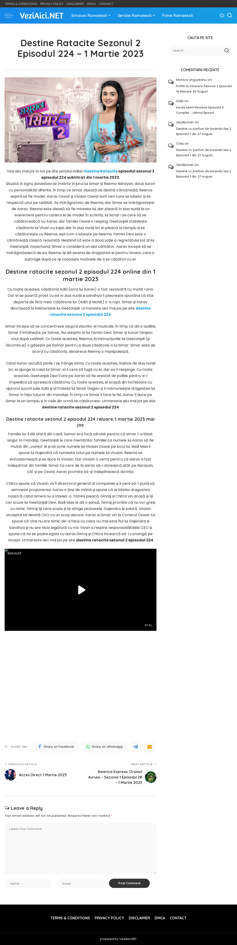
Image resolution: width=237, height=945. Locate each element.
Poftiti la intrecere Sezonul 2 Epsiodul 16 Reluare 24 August (204, 88)
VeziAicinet (185, 122)
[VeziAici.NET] (42, 15)
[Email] (149, 746)
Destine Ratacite (101, 171)
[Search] (229, 15)
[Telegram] (135, 746)
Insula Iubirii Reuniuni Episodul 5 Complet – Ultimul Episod (200, 109)
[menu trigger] (12, 15)
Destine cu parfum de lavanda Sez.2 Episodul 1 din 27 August (203, 131)
